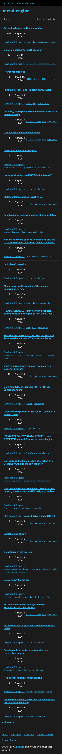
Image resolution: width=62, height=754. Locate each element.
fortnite (18, 167)
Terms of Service (45, 734)
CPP (34, 328)
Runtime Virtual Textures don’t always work (27, 89)
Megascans (42, 303)
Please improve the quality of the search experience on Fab (26, 287)
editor (28, 328)
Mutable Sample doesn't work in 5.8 (23, 196)
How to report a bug (14, 71)
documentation (9, 670)
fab (49, 303)
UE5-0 (42, 232)
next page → (7, 722)
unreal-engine (30, 42)
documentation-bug (36, 670)
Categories (16, 734)
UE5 (48, 597)
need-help (37, 508)
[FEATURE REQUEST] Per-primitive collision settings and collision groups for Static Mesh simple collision (28, 312)
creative (6, 358)
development (39, 597)
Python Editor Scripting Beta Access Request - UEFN (29, 627)
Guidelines (29, 734)
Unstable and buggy (15, 533)
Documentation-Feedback (47, 42)
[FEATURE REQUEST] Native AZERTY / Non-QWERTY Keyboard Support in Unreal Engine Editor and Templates (28, 438)
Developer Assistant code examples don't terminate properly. (26, 651)
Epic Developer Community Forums (18, 3)
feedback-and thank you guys (20, 150)
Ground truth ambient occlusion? (22, 132)
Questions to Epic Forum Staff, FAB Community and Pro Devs (29, 413)
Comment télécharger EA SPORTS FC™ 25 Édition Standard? (27, 388)
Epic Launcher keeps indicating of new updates (30, 215)
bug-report (16, 232)
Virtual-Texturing (44, 104)
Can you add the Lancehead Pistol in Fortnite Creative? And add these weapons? (28, 462)
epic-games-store (30, 167)
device (14, 569)
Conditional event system (18, 552)
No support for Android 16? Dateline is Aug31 (28, 175)
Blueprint (7, 508)
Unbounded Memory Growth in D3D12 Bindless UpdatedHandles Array (29, 701)
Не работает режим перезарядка (23, 677)
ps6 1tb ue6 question (15, 264)
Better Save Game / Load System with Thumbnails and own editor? (24, 606)
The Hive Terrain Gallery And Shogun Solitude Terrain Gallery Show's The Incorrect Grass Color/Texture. (29, 337)
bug (23, 232)
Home (5, 734)
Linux (28, 256)
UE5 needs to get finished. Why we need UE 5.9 (30, 516)
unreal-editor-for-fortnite (33, 355)
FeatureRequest (31, 453)
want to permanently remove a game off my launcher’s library (27, 367)
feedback (17, 597)
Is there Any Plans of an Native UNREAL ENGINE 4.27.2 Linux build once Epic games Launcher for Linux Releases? (30, 241)
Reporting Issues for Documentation (23, 28)
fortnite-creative (44, 167)
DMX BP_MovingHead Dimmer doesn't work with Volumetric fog (30, 113)
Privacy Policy (9, 740)
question (29, 189)
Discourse (19, 747)
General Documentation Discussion (23, 49)
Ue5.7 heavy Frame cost (17, 579)
